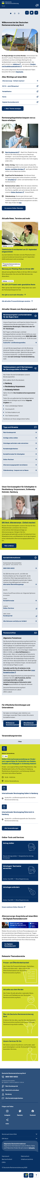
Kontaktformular (8, 600)
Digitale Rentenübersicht (10, 102)
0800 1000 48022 (9, 568)
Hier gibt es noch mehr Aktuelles (13, 295)
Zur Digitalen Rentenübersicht (10, 945)
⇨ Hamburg (7, 383)
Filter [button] (20, 741)
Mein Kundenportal (11, 152)
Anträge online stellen (10, 438)
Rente (4, 97)
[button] (31, 1175)
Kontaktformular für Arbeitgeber (14, 454)
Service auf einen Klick (9, 1134)
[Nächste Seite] (36, 13)
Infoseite (32, 1148)
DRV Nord (5, 1138)
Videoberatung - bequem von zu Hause (15, 470)
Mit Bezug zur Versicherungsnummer (12, 723)
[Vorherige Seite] (27, 13)
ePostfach (11, 179)
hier (20, 202)
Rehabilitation (7, 91)
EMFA (3, 1162)
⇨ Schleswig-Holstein (11, 390)
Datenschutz (25, 1156)
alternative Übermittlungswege (13, 584)
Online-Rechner (8, 459)
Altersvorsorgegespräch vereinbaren (15, 465)
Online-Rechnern (16, 192)
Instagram (7, 1115)
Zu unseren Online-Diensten (13, 208)
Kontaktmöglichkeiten (10, 448)
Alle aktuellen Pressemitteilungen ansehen (16, 301)
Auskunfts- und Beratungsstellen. (14, 342)
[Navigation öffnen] (37, 6)
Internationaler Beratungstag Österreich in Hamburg (18, 813)
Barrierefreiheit (7, 1159)
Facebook (33, 1115)
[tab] (10, 13)
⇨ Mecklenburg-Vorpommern (14, 386)
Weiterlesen (22, 67)
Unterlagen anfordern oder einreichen (15, 443)
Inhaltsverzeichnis (27, 1159)
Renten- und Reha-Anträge (14, 169)
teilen (7, 1123)
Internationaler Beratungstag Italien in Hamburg (20, 793)
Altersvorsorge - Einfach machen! (13, 81)
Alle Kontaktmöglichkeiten (14, 1098)
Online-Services (8, 608)
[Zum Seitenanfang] (36, 1175)
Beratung (8, 1094)
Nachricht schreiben (12, 1090)
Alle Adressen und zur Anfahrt (15, 621)
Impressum (5, 1156)
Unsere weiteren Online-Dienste (12, 907)
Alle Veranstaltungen (11, 828)
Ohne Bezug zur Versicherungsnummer (30, 723)
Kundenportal (7, 616)
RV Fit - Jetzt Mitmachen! (10, 86)
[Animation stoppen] (31, 13)
